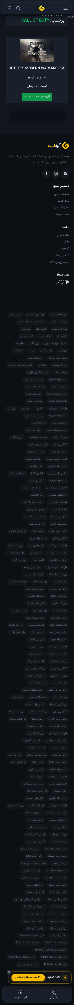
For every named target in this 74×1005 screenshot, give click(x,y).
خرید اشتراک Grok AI (56, 943)
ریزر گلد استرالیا (35, 733)
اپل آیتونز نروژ (60, 863)
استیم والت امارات (35, 704)
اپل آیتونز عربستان (35, 892)
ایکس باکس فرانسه (57, 553)
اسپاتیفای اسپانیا (32, 488)
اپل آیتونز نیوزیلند (31, 870)
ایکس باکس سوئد (58, 885)
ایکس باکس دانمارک (57, 899)
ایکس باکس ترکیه (38, 437)
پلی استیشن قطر (58, 625)
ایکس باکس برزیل (58, 473)
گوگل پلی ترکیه (33, 430)
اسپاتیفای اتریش (58, 451)
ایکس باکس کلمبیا (36, 841)
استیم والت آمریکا (58, 416)
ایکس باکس (46, 350)
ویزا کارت (34, 343)
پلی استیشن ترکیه (58, 401)
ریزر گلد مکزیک (59, 603)
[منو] (65, 8)
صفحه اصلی (61, 194)
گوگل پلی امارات (36, 480)
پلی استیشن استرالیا (57, 567)
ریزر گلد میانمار (15, 805)
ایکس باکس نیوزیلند (56, 813)
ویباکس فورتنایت (35, 314)
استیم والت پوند (36, 661)
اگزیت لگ (62, 336)
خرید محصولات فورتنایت (20, 365)
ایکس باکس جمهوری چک (33, 863)
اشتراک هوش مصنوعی (55, 343)
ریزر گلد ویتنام (16, 711)
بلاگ (66, 242)
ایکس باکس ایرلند (38, 697)
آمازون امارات (17, 437)
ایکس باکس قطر (58, 935)
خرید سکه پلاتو (59, 322)
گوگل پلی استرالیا (35, 726)
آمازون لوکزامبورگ (31, 740)
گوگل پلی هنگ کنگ (35, 618)
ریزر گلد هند (37, 495)
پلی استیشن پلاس (34, 416)
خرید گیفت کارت (58, 314)
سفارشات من (61, 207)
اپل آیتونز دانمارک (58, 914)
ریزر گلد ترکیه (60, 437)
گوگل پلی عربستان (34, 798)
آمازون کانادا (37, 473)
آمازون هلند (37, 762)
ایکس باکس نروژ (58, 892)
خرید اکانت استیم (18, 582)
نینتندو (42, 365)
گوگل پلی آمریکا (33, 394)
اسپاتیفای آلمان (35, 545)
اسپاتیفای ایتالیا (59, 596)
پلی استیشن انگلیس (56, 488)
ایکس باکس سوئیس (56, 740)
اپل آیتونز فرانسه (17, 531)
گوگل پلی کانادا (20, 560)
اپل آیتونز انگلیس (58, 495)
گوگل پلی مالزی (36, 769)
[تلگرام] (65, 174)
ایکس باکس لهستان (57, 856)
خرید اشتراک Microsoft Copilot (51, 950)
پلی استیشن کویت (32, 690)
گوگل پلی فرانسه (59, 517)
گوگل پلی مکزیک (36, 639)
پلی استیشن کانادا (58, 545)
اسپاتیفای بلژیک (59, 524)
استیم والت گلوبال (58, 379)
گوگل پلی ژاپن (60, 711)
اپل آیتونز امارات (17, 473)
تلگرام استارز (45, 336)
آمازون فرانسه (60, 611)
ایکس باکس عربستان (32, 921)
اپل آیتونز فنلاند (59, 906)
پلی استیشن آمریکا (33, 379)
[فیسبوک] (46, 174)
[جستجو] (18, 8)
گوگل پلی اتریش (59, 668)
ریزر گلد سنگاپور (37, 524)
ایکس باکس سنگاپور (33, 914)
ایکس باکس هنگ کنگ (34, 906)
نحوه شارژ (63, 235)
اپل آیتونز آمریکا (59, 387)
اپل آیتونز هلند (18, 632)
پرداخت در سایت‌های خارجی (31, 322)
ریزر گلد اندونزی (59, 675)
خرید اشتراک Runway (55, 964)
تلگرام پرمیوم (27, 336)
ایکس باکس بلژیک (58, 654)
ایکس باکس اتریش (35, 675)
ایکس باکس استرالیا (33, 784)
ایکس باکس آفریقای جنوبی (27, 899)
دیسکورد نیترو (34, 358)
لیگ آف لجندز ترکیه (35, 387)
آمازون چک (18, 697)
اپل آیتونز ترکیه (59, 423)
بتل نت (19, 343)
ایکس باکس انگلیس (33, 502)
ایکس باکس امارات (34, 928)
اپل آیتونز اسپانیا (58, 704)
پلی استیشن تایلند (58, 777)
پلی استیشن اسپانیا (36, 755)
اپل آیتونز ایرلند (33, 856)
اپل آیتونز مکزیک (58, 661)
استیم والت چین (38, 538)
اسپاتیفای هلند (36, 625)
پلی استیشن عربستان (34, 517)
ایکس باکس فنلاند (58, 719)
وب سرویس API (59, 262)
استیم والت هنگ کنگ (56, 849)
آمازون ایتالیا (37, 632)
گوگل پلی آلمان (60, 538)
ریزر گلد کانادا (35, 777)
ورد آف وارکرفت (59, 365)
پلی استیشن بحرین (35, 668)
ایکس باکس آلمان (58, 531)
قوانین (65, 249)
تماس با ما (62, 255)
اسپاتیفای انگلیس (36, 596)
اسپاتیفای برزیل (35, 401)
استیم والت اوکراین (57, 466)
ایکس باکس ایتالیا (34, 574)
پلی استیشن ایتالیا (38, 711)
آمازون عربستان (33, 813)
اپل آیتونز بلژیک (18, 719)
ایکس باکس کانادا (58, 762)
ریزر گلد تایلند (60, 697)
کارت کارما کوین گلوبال (38, 372)
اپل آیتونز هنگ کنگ (37, 791)
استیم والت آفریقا (36, 748)
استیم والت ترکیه (58, 480)
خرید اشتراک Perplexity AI (21, 957)
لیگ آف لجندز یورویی (56, 459)
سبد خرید (63, 201)
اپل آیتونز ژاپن (40, 611)
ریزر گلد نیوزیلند (59, 834)
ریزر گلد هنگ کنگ (58, 574)
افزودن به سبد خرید (37, 96)
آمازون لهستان (60, 791)
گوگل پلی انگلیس (58, 560)
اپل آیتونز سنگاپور (58, 820)
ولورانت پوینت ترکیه (57, 394)
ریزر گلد (11, 408)
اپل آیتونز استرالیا (58, 928)
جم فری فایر (15, 314)
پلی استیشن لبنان (34, 589)
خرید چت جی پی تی (28, 964)
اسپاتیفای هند (35, 466)
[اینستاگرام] (56, 174)
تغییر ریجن (38, 560)
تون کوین (25, 329)
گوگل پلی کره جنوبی (57, 690)
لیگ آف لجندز (38, 423)
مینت (31, 350)
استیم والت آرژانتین (36, 509)
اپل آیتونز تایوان (59, 748)
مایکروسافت (61, 372)
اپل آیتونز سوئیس (58, 921)
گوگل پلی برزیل (59, 755)
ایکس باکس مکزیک (35, 834)
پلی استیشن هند (58, 805)
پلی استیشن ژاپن (58, 784)
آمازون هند (37, 719)
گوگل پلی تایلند (59, 827)
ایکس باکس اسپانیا (36, 603)
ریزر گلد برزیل (36, 646)
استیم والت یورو (59, 639)
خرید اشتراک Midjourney (54, 957)
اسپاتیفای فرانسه (32, 567)
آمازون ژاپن (35, 553)
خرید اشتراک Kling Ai (27, 943)
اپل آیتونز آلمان (40, 582)
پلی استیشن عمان (58, 646)
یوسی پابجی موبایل (57, 358)
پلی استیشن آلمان (58, 733)
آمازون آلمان (37, 531)
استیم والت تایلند (58, 769)
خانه (71, 16)
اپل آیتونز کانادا (36, 805)
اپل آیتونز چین (18, 762)
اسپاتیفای (25, 408)
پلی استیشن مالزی (37, 827)
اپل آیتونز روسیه (34, 885)
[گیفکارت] (41, 8)
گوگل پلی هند (60, 444)
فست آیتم (41, 329)
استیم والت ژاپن (35, 820)
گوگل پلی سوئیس (58, 589)
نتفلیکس (18, 350)
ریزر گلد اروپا (14, 755)
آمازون (40, 408)
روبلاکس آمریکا (59, 329)
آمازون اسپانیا (60, 582)
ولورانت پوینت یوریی (57, 430)
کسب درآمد (62, 214)
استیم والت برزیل (38, 683)
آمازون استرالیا (60, 683)
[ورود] (9, 8)
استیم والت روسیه (30, 849)
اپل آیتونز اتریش (16, 553)
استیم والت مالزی (58, 726)
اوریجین (63, 350)
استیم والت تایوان (58, 798)
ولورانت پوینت (33, 459)
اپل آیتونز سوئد (59, 841)
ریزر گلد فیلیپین (36, 451)
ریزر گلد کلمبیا (16, 625)
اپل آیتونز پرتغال (30, 878)
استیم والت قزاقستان (56, 870)
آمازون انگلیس (60, 509)
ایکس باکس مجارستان (56, 878)
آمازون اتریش (35, 654)
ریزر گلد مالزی (15, 545)
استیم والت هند (59, 618)
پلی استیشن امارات (38, 444)
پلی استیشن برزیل (58, 502)
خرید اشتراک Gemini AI (32, 935)
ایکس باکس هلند (58, 632)
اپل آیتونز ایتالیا (19, 611)
